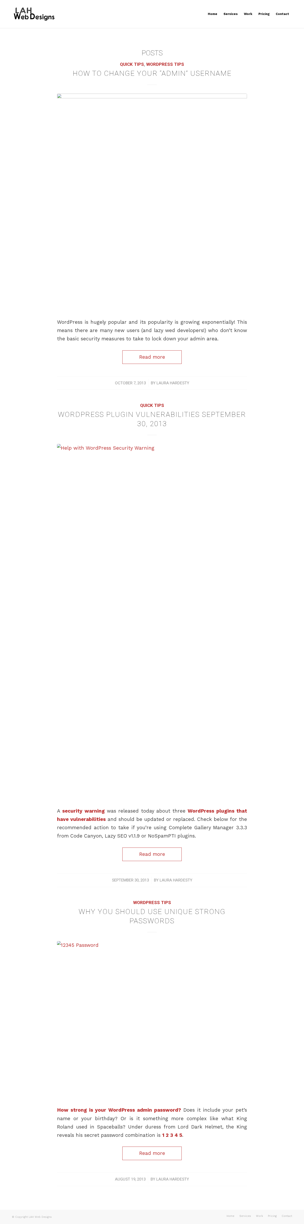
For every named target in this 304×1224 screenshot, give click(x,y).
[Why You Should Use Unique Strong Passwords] (152, 1020)
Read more (152, 357)
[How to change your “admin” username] (152, 202)
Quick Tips (132, 64)
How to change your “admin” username (152, 73)
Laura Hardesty (173, 383)
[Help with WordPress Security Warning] (152, 622)
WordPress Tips (165, 64)
